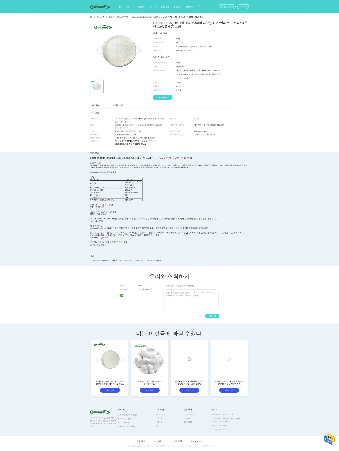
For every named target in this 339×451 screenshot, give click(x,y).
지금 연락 (163, 97)
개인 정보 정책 (176, 441)
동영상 (141, 6)
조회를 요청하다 (227, 6)
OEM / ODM (189, 414)
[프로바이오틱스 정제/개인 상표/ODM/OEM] (149, 358)
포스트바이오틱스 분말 (127, 414)
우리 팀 (159, 422)
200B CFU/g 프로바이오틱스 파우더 (148, 260)
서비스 (159, 418)
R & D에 (187, 418)
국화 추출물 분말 (125, 418)
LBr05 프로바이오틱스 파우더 (122, 260)
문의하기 (190, 6)
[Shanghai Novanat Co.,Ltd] (123, 296)
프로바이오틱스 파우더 (127, 426)
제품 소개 (129, 6)
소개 (158, 425)
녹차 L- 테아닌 (124, 422)
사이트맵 (157, 441)
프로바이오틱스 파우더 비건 (101, 260)
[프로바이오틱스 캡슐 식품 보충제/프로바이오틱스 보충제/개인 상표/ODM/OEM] (229, 358)
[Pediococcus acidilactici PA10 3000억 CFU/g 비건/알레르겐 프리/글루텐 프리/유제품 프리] (189, 358)
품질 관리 (178, 6)
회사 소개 (152, 6)
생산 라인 (188, 422)
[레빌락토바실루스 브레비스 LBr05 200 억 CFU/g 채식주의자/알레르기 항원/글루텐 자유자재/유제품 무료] (109, 358)
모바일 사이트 (196, 441)
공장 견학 (165, 6)
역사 (158, 414)
